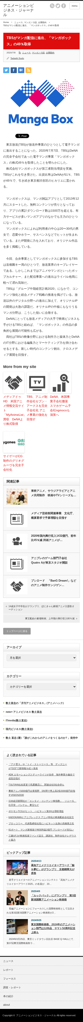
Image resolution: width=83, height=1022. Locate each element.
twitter (58, 5)
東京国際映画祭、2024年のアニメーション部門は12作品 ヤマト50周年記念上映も (53, 928)
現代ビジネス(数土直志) (19, 729)
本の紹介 (8, 996)
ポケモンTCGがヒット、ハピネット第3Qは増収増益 (36, 811)
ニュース (18, 22)
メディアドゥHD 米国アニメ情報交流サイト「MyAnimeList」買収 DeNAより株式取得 (13, 410)
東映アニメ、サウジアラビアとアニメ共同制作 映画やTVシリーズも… (53, 493)
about (6, 1004)
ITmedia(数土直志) (16, 720)
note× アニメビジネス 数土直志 (24, 711)
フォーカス (9, 978)
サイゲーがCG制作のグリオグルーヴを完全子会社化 (13, 462)
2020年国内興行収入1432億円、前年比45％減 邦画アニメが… (53, 538)
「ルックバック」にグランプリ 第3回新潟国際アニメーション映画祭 (53, 897)
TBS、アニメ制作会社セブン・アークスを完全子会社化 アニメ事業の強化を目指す (37, 408)
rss (52, 5)
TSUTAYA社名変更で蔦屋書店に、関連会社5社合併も (36, 784)
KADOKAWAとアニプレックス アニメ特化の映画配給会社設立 (41, 817)
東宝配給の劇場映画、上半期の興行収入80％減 (49, 618)
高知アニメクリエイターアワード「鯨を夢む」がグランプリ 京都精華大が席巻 (52, 869)
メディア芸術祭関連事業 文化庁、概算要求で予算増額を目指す (53, 515)
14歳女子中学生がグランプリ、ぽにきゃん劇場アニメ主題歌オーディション (41, 608)
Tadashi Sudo (17, 58)
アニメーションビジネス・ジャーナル (18, 10)
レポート (8, 969)
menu (74, 6)
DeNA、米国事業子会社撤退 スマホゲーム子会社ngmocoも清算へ (60, 405)
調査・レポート (12, 987)
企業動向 (42, 22)
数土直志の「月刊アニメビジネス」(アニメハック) (35, 703)
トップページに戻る (16, 631)
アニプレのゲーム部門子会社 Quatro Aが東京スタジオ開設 (49, 560)
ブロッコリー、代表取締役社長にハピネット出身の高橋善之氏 (41, 823)
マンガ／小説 (30, 22)
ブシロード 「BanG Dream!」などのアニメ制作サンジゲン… (53, 583)
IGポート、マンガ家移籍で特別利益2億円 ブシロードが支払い (41, 829)
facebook (63, 5)
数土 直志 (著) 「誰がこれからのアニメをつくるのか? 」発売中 (42, 737)
